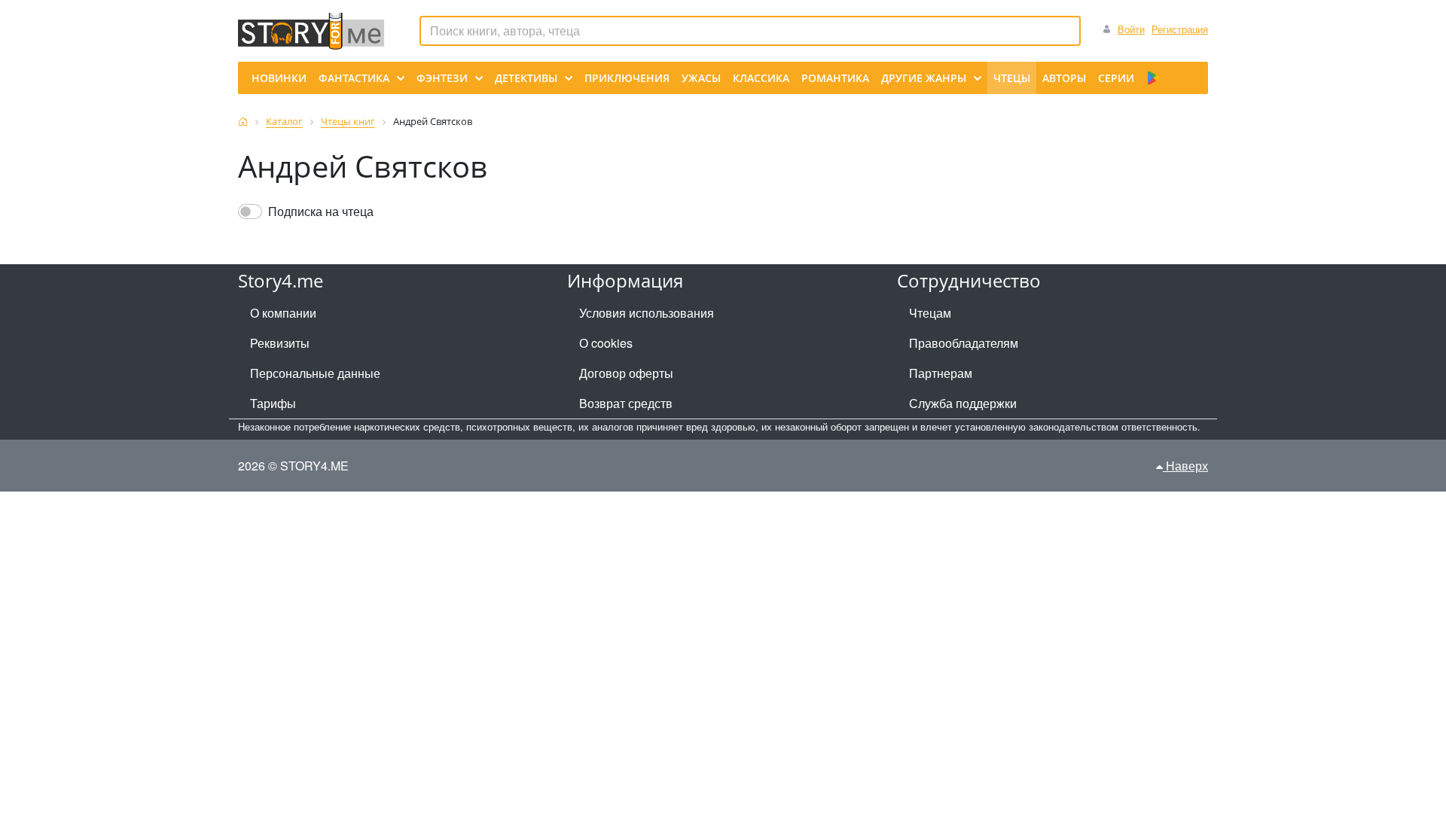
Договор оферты (626, 373)
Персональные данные (315, 373)
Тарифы (273, 403)
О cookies (606, 343)
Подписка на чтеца (321, 211)
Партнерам (940, 373)
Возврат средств (626, 403)
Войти (1131, 29)
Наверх (1185, 465)
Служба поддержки (963, 403)
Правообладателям (963, 343)
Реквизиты (280, 343)
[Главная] (243, 121)
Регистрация (1180, 29)
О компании (283, 312)
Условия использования (646, 312)
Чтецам (930, 312)
